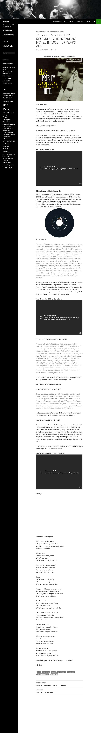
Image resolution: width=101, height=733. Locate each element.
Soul (11, 158)
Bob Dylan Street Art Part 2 (44, 691)
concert (6, 124)
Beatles (5, 97)
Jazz (13, 134)
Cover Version (7, 126)
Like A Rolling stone (7, 141)
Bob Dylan (79, 21)
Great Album (7, 134)
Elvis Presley (40, 32)
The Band (5, 160)
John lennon (6, 136)
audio (12, 95)
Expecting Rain (7, 78)
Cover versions (7, 128)
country (12, 124)
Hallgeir (53, 50)
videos (10, 167)
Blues (11, 101)
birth (9, 99)
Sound (47, 32)
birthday (6, 101)
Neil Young (6, 154)
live (4, 143)
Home (65, 21)
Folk (12, 132)
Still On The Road (7, 83)
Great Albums (90, 21)
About (71, 21)
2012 (10, 93)
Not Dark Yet (6, 80)
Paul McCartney (7, 156)
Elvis (53, 672)
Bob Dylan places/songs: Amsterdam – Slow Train (51, 684)
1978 (7, 93)
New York (12, 154)
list (14, 141)
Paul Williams (6, 158)
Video (62, 32)
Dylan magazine (7, 76)
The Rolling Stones (8, 165)
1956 (39, 672)
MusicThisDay (8, 46)
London (8, 144)
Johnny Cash (7, 139)
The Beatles (7, 162)
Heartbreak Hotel (43, 674)
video (5, 167)
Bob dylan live (8, 113)
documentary (6, 130)
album (8, 95)
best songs (46, 672)
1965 (4, 93)
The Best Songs (54, 32)
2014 (4, 95)
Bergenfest (9, 97)
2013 (13, 93)
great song (71, 672)
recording (54, 674)
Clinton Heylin (6, 121)
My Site (6, 22)
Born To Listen (57, 21)
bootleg (5, 115)
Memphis (6, 146)
